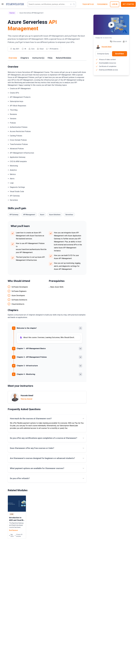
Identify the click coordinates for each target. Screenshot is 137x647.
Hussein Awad (106, 47)
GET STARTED (128, 4)
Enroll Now (119, 54)
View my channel (26, 399)
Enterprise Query (103, 54)
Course (12, 13)
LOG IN (114, 4)
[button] (49, 337)
